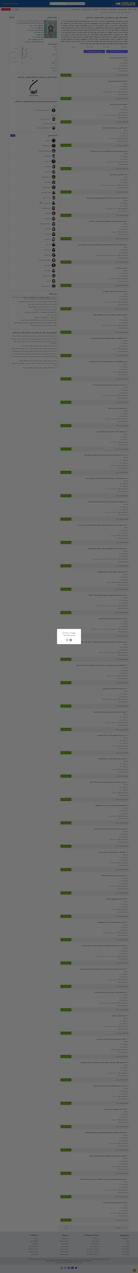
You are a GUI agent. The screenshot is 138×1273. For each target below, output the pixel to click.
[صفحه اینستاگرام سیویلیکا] (67, 640)
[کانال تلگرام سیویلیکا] (70, 640)
